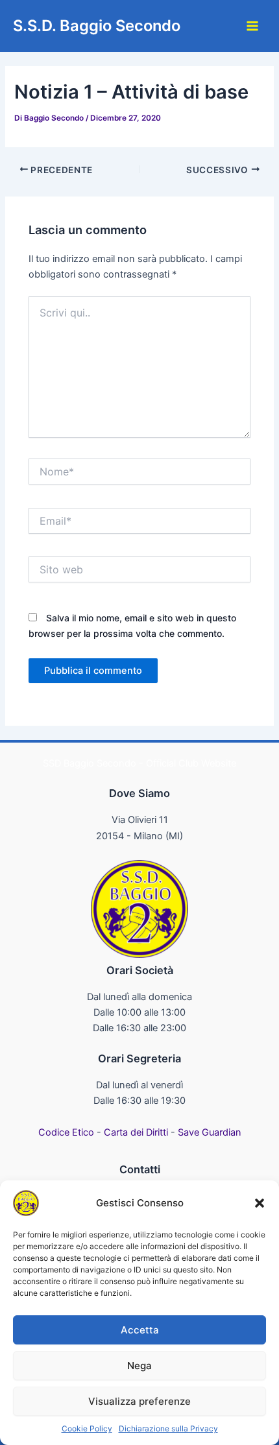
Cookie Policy (87, 1428)
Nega (139, 1365)
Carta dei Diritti (136, 1132)
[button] (259, 1203)
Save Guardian (209, 1132)
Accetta (140, 1330)
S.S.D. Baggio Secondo (96, 25)
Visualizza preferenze (139, 1401)
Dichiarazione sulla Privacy (168, 1428)
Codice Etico (66, 1132)
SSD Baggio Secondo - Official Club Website (139, 763)
